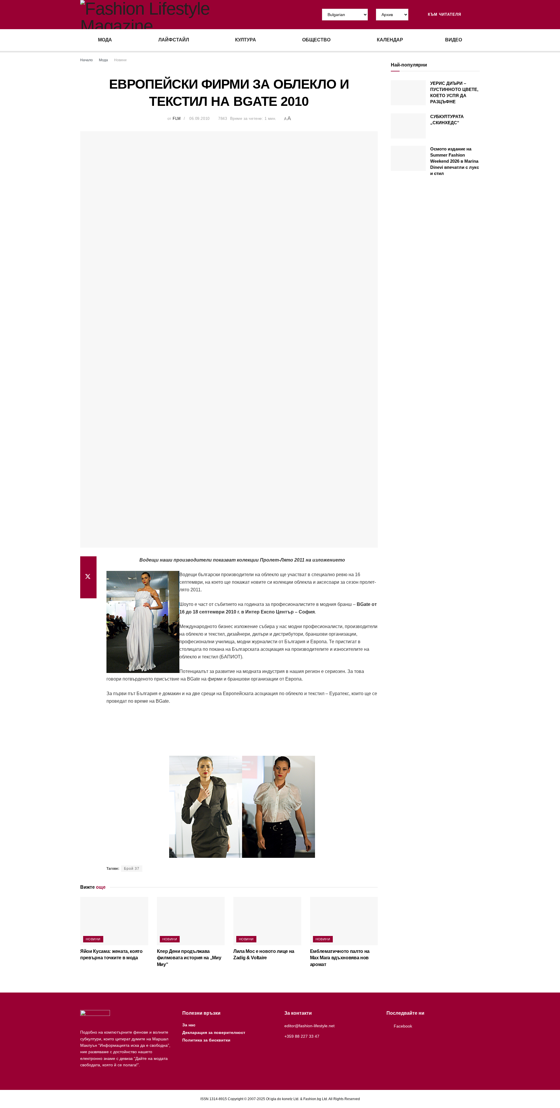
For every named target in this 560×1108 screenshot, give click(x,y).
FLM (177, 118)
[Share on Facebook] (88, 563)
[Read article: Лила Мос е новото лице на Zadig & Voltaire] (267, 921)
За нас (188, 1025)
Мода (105, 39)
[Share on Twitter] (88, 577)
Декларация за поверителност (213, 1032)
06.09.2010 (199, 118)
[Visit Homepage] (180, 14)
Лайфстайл (173, 39)
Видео (453, 39)
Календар (390, 39)
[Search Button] (477, 14)
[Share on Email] (88, 591)
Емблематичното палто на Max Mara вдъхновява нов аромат (340, 958)
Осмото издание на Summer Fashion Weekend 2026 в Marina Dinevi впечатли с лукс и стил (454, 161)
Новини (120, 60)
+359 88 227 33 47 (301, 1036)
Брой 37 (131, 869)
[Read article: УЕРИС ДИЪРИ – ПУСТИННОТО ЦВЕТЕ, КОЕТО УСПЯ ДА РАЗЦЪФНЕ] (408, 92)
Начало (86, 60)
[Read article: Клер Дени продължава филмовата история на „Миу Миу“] (191, 921)
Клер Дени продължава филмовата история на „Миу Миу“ (189, 958)
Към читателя (443, 14)
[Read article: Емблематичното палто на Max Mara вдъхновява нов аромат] (344, 921)
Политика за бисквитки (206, 1040)
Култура (245, 39)
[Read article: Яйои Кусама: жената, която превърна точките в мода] (114, 921)
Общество (316, 39)
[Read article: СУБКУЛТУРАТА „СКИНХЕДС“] (408, 125)
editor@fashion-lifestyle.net (309, 1025)
